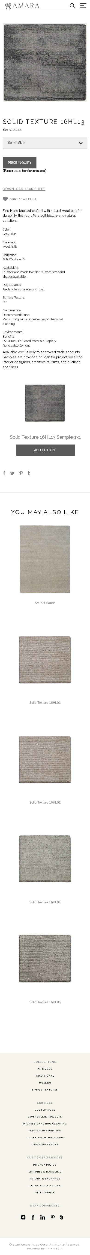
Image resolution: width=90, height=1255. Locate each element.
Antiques (45, 1069)
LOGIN (17, 171)
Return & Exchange (45, 1178)
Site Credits (44, 1192)
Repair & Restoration (45, 1130)
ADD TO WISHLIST (23, 199)
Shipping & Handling (45, 1171)
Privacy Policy (45, 1165)
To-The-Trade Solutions (45, 1137)
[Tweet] (14, 474)
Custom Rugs (45, 1110)
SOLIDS (17, 129)
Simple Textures (45, 1089)
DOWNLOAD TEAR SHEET (24, 189)
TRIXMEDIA (54, 1248)
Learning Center (45, 1144)
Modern (45, 1082)
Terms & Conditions (45, 1185)
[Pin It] (23, 474)
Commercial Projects (45, 1116)
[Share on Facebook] (6, 474)
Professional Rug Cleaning (45, 1123)
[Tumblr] (30, 474)
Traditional (45, 1076)
